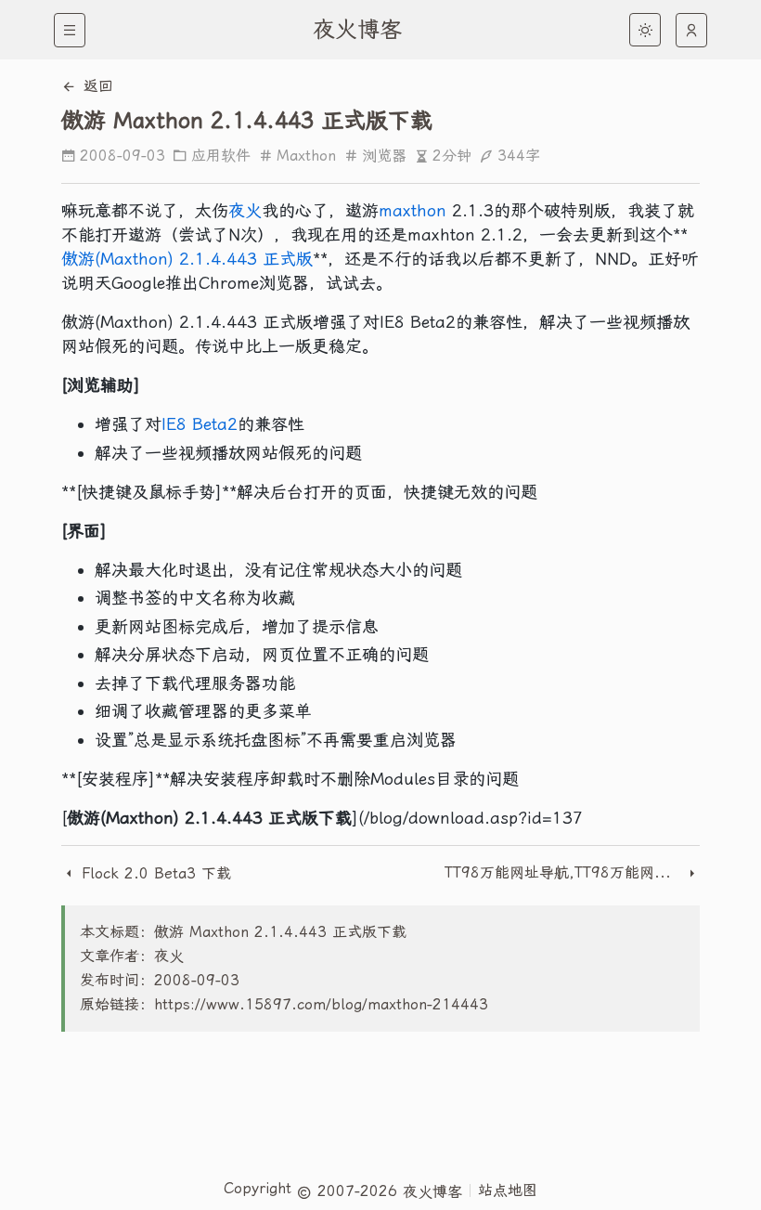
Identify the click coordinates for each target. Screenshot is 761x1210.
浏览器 (384, 155)
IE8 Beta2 (199, 424)
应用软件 (221, 155)
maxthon (412, 210)
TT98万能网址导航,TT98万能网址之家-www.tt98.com (565, 872)
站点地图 (507, 1190)
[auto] (691, 30)
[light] (645, 29)
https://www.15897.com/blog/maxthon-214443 (321, 1004)
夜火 (245, 210)
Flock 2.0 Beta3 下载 (153, 873)
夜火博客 (357, 30)
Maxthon (306, 155)
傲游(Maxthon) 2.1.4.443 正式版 (187, 258)
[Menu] (69, 30)
